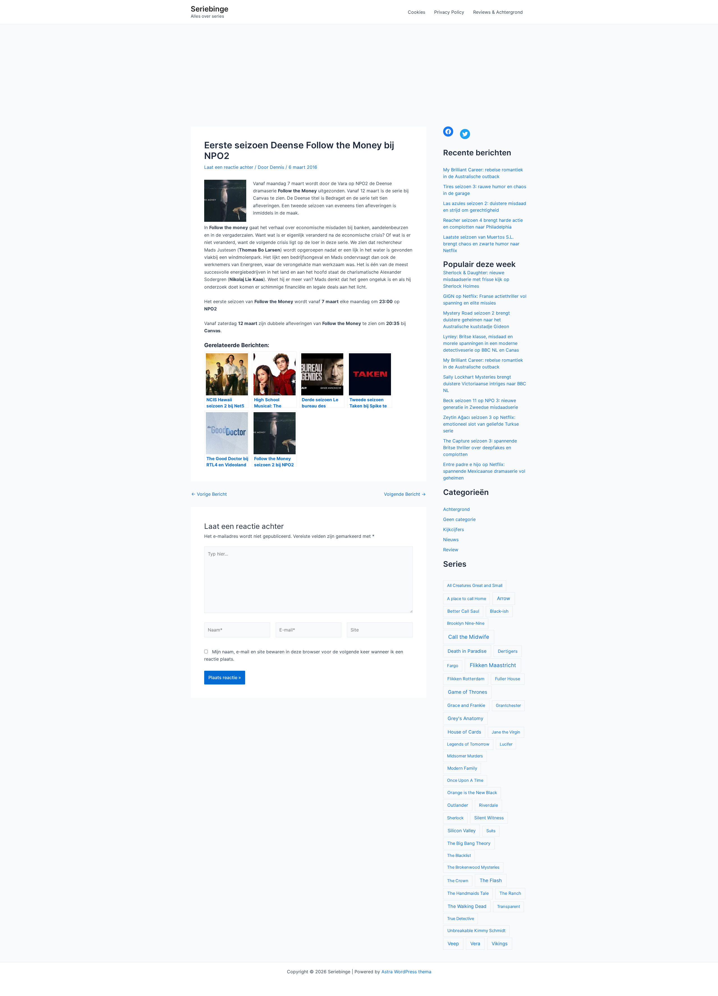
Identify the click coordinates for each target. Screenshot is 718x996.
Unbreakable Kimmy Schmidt (476, 930)
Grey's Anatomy (465, 718)
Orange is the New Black (472, 792)
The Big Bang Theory (469, 843)
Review (450, 549)
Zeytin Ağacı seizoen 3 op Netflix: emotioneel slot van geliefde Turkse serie (481, 424)
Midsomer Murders (465, 755)
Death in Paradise (467, 651)
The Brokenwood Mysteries (473, 867)
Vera (475, 943)
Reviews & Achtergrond (498, 12)
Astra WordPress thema (406, 971)
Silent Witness (489, 817)
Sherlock (455, 817)
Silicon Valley (462, 830)
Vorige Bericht (209, 494)
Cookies (416, 12)
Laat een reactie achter (228, 167)
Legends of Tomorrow (468, 744)
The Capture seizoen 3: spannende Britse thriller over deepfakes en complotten (480, 447)
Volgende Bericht (405, 494)
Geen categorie (459, 519)
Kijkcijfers (453, 529)
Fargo (452, 665)
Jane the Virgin (506, 732)
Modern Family (462, 768)
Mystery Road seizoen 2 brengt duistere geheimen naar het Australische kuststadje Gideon (476, 319)
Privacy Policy (449, 12)
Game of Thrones (467, 692)
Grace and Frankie (466, 705)
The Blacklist (459, 855)
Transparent (508, 906)
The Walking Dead (467, 906)
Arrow (503, 598)
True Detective (460, 918)
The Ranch (510, 893)
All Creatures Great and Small (474, 585)
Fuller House (507, 678)
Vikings (500, 943)
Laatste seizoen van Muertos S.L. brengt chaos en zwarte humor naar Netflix (481, 243)
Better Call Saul (463, 611)
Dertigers (507, 651)
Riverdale (488, 805)
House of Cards (464, 732)
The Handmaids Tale (468, 893)
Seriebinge (209, 8)
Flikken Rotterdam (465, 678)
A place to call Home (466, 598)
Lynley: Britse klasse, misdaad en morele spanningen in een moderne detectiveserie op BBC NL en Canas (481, 343)
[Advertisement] (359, 66)
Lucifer (506, 744)
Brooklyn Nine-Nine (465, 623)
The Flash (491, 880)
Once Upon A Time (465, 780)
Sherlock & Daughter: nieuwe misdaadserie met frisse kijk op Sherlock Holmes (476, 279)
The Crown (457, 880)
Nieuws (451, 539)
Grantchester (508, 705)
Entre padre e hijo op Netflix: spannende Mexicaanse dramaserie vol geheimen (484, 471)
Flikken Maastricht (493, 665)
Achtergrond (456, 509)
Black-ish (499, 611)
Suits (491, 830)
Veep (453, 943)
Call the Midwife (468, 637)
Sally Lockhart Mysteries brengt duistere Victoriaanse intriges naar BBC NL (484, 383)
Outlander (457, 805)
